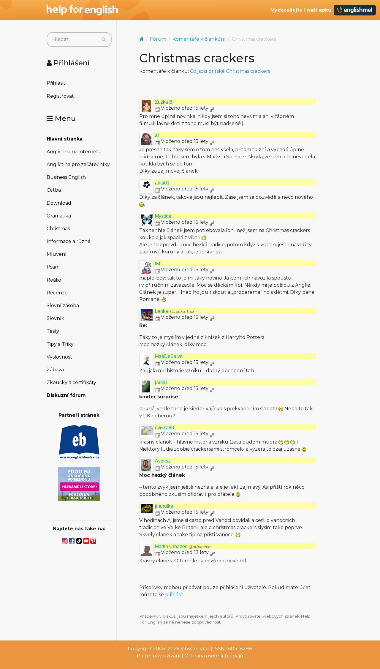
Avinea (162, 460)
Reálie (54, 280)
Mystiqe (163, 216)
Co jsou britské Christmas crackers (230, 71)
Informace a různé (69, 241)
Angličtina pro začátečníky (78, 164)
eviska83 (164, 427)
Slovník (55, 318)
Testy (53, 331)
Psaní (53, 267)
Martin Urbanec (183, 546)
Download (59, 203)
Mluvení (56, 254)
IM (157, 263)
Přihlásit (56, 83)
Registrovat (60, 96)
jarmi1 (161, 382)
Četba (54, 190)
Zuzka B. (164, 102)
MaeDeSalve (169, 356)
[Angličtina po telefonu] (79, 483)
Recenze (57, 293)
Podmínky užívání (158, 656)
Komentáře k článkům (199, 39)
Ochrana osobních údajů (213, 656)
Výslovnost (59, 357)
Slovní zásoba (63, 305)
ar (157, 135)
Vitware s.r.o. (195, 648)
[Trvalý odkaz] (212, 108)
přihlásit (174, 594)
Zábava (55, 370)
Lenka (174, 311)
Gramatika (59, 216)
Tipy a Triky (60, 344)
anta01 (162, 182)
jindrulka (164, 506)
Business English (66, 177)
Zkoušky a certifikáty (71, 382)
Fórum (158, 39)
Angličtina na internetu (74, 151)
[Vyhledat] (104, 39)
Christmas (58, 228)
